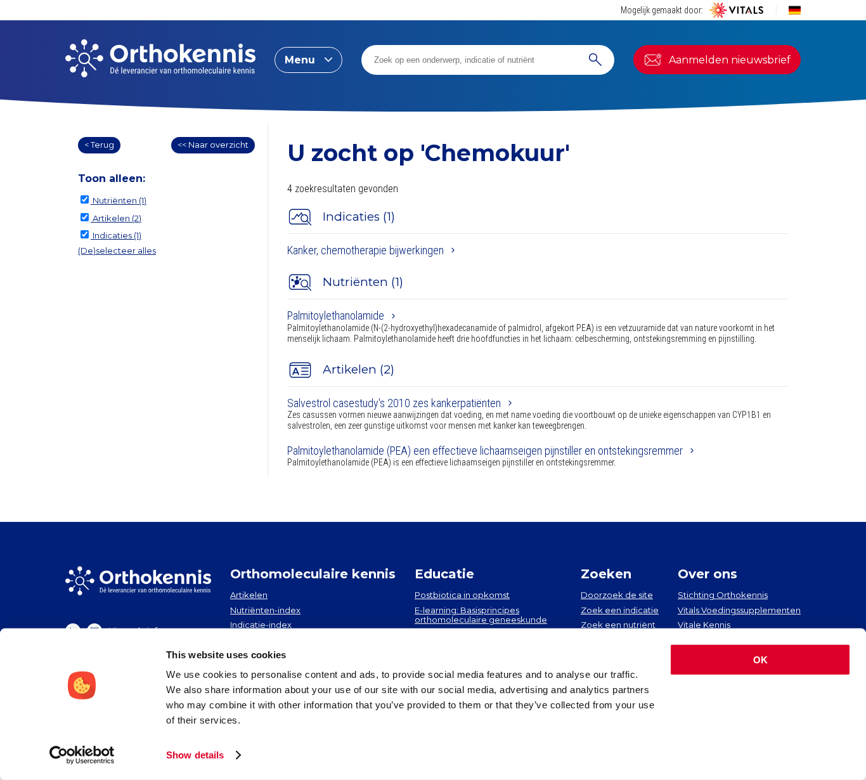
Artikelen (249, 595)
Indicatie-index (261, 625)
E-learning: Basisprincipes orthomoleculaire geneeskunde (481, 615)
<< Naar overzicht (213, 145)
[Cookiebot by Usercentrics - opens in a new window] (82, 755)
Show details (195, 755)
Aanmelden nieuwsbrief (730, 60)
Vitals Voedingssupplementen (739, 610)
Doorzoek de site (617, 595)
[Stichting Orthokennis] (160, 59)
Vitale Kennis (704, 625)
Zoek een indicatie (620, 610)
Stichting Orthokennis (723, 595)
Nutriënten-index (265, 610)
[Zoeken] (595, 60)
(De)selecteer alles (117, 250)
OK (760, 659)
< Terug (99, 145)
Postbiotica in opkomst (462, 595)
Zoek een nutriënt (618, 625)
